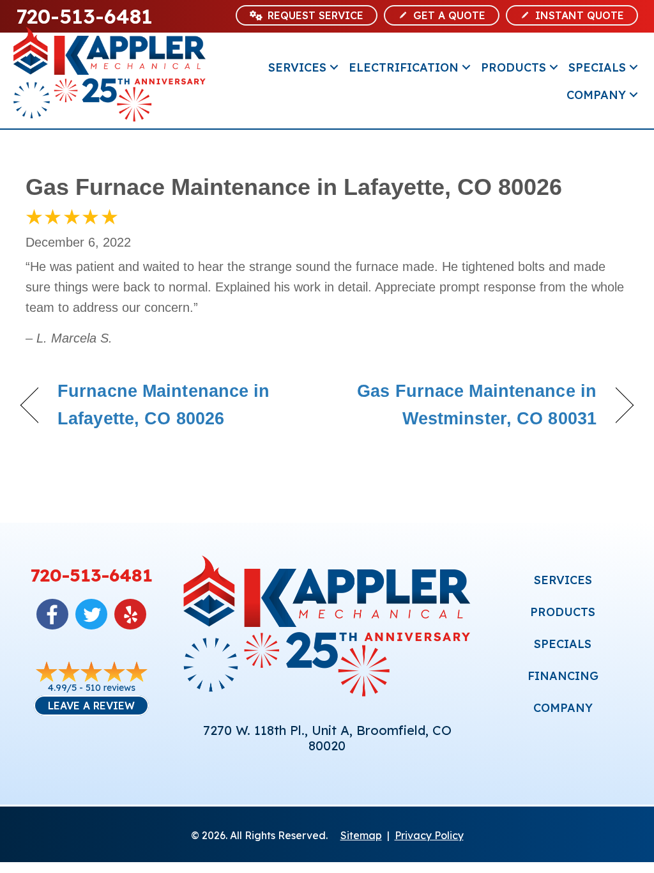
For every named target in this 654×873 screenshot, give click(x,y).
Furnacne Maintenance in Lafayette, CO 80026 (163, 405)
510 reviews (110, 687)
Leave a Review (91, 705)
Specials (597, 67)
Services (297, 67)
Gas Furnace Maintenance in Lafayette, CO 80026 (294, 187)
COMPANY (563, 707)
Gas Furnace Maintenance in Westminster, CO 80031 (471, 405)
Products (513, 67)
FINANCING (563, 675)
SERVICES (563, 580)
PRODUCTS (562, 612)
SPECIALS (562, 644)
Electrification (404, 67)
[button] (334, 67)
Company (596, 95)
